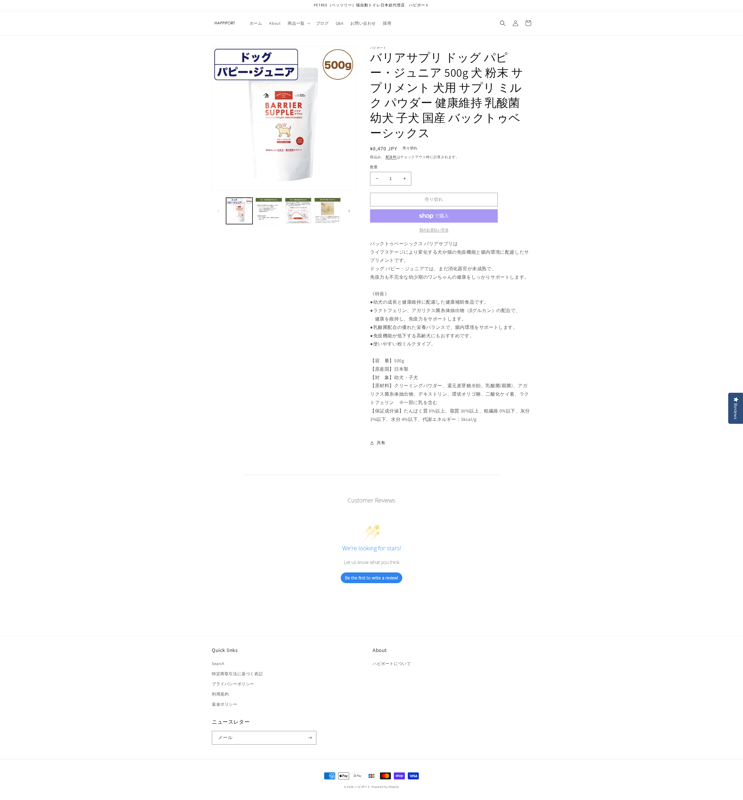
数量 (374, 167)
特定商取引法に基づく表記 (237, 673)
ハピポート (363, 787)
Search (218, 663)
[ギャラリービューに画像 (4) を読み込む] (327, 211)
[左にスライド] (218, 211)
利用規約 (220, 694)
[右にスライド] (349, 211)
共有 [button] (381, 442)
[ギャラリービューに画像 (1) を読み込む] (239, 211)
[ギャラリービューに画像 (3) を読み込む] (298, 211)
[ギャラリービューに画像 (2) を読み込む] (268, 211)
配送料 (391, 157)
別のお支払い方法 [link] (433, 230)
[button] (298, 23)
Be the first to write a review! (371, 578)
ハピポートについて (392, 663)
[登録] (309, 738)
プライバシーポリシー (233, 684)
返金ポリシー (224, 704)
